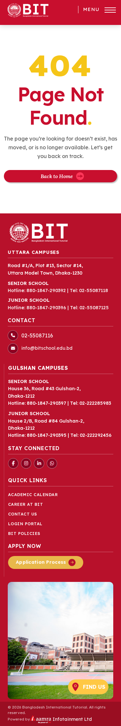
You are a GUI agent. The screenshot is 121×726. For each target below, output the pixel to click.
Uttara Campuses (33, 252)
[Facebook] (13, 463)
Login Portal (25, 523)
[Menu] (110, 10)
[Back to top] (106, 717)
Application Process (41, 562)
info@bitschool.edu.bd (47, 348)
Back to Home (57, 176)
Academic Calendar (33, 494)
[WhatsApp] (52, 463)
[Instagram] (26, 463)
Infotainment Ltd (71, 719)
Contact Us (22, 514)
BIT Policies (24, 533)
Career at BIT (25, 504)
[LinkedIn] (39, 463)
